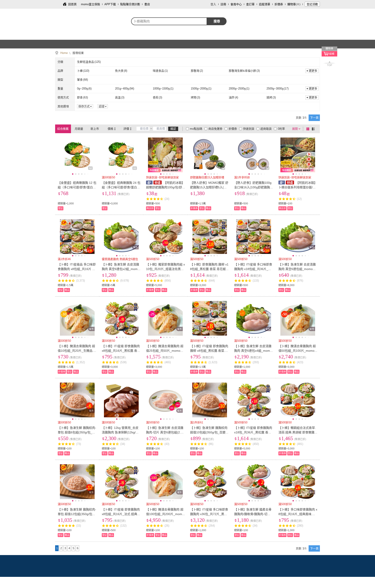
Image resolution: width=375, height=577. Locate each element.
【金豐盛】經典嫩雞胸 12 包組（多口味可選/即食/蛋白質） (77, 187)
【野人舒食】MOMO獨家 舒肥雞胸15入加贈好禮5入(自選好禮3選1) (209, 187)
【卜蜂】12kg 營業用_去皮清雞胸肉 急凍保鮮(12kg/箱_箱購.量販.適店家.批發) (121, 432)
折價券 (279, 4)
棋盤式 (308, 129)
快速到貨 (248, 128)
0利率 (281, 128)
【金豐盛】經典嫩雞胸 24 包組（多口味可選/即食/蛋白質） (121, 187)
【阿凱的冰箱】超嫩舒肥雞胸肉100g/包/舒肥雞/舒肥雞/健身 (165, 187)
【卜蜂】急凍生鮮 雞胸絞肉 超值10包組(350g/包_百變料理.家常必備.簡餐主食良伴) (209, 432)
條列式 (314, 129)
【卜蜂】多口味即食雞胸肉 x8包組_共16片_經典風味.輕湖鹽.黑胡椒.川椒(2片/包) (297, 514)
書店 (147, 4)
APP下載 (110, 4)
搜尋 (217, 21)
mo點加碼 (196, 128)
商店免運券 (215, 128)
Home (64, 53)
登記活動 (312, 4)
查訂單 (250, 4)
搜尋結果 (78, 53)
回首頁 (72, 4)
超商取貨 (266, 128)
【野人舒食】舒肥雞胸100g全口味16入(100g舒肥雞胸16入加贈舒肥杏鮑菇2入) (253, 187)
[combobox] (169, 21)
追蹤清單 (264, 4)
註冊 (223, 4)
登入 (213, 4)
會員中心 (236, 4)
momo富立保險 (90, 4)
